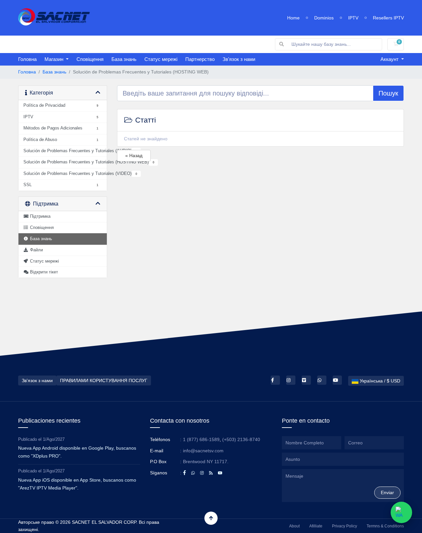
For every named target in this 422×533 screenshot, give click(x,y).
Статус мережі (160, 59)
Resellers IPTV (388, 17)
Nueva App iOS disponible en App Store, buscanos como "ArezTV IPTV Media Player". (77, 484)
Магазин (55, 59)
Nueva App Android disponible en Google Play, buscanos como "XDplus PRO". (77, 452)
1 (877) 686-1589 (201, 439)
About (294, 526)
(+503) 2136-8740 (241, 439)
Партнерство (200, 59)
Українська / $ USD (379, 380)
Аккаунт (390, 59)
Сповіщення (90, 59)
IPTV (353, 17)
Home (293, 17)
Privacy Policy (344, 526)
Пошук (388, 93)
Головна (27, 59)
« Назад (133, 155)
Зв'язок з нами (239, 59)
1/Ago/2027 (54, 439)
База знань (123, 59)
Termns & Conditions (385, 526)
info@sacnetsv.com (203, 450)
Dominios (324, 17)
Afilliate (315, 526)
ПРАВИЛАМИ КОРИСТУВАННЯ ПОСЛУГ (103, 380)
